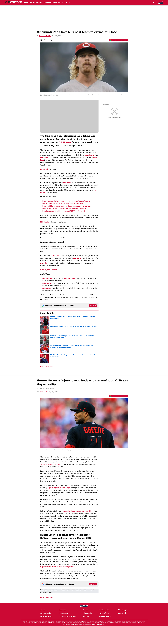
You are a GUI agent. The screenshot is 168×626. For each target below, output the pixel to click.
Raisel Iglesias (47, 283)
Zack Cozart (55, 255)
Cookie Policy (123, 613)
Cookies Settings (105, 616)
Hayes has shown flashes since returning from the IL (58, 567)
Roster (54, 2)
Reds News (49, 367)
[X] (157, 2)
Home (42, 367)
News (26, 2)
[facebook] (153, 2)
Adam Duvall (44, 263)
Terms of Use (104, 613)
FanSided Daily (45, 613)
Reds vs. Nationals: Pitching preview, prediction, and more (62, 203)
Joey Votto (77, 258)
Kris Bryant (44, 157)
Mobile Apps (122, 610)
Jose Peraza (46, 288)
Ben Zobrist (67, 183)
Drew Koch (43, 392)
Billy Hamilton (45, 222)
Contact (85, 610)
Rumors (31, 2)
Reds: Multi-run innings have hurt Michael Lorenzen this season (64, 208)
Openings (62, 610)
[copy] (51, 40)
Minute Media (31, 621)
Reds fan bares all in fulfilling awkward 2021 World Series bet (63, 211)
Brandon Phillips (69, 278)
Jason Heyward (90, 155)
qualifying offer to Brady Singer (59, 488)
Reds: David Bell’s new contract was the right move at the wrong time (66, 206)
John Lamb (44, 169)
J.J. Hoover (65, 142)
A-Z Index (86, 616)
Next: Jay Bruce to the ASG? (50, 270)
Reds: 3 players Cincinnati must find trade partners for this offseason (66, 201)
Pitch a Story (63, 613)
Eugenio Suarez (48, 278)
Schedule (39, 2)
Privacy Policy (87, 613)
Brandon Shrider (45, 36)
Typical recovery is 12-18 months (51, 464)
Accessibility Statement (67, 616)
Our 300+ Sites (104, 610)
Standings (47, 2)
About (42, 610)
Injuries (60, 2)
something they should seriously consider (77, 511)
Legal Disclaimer (46, 616)
